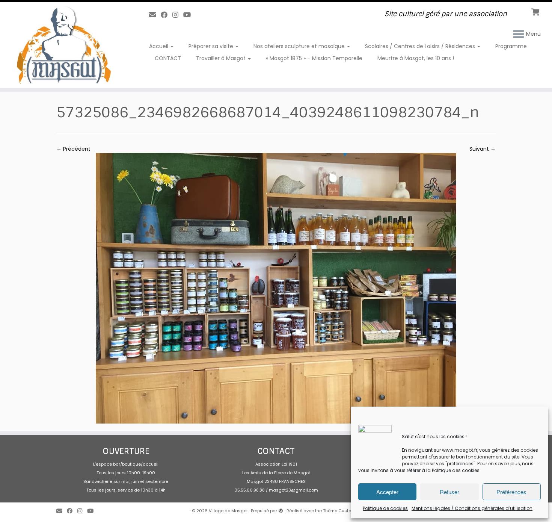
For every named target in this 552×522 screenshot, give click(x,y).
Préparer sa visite (212, 46)
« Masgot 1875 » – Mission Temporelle (314, 58)
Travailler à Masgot (221, 58)
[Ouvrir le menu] (518, 34)
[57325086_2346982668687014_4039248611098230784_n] (276, 288)
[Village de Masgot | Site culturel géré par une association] (63, 45)
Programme (511, 46)
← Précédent (73, 149)
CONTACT (168, 58)
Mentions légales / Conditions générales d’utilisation (472, 508)
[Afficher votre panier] (536, 11)
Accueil (159, 46)
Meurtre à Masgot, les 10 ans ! (415, 58)
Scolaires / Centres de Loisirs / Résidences (421, 46)
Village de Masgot (228, 511)
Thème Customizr (341, 511)
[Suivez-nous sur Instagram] (177, 15)
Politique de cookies (385, 508)
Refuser (449, 492)
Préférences (511, 492)
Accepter (387, 492)
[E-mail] (155, 15)
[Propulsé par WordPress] (281, 509)
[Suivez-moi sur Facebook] (166, 15)
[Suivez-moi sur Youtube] (189, 15)
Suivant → (482, 149)
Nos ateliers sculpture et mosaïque (299, 46)
